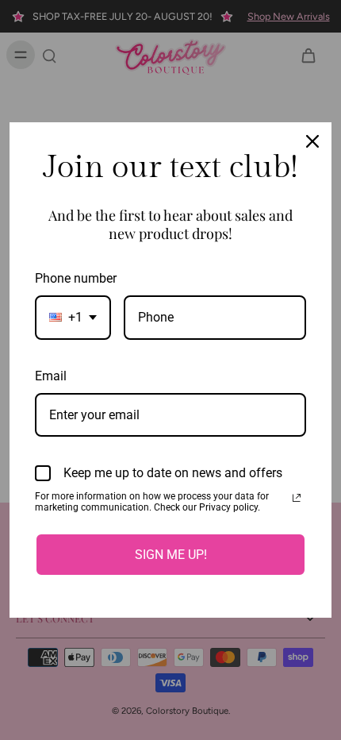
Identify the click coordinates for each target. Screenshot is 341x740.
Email (51, 375)
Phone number (76, 278)
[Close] (312, 141)
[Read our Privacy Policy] (296, 497)
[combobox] (73, 317)
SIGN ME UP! (171, 554)
